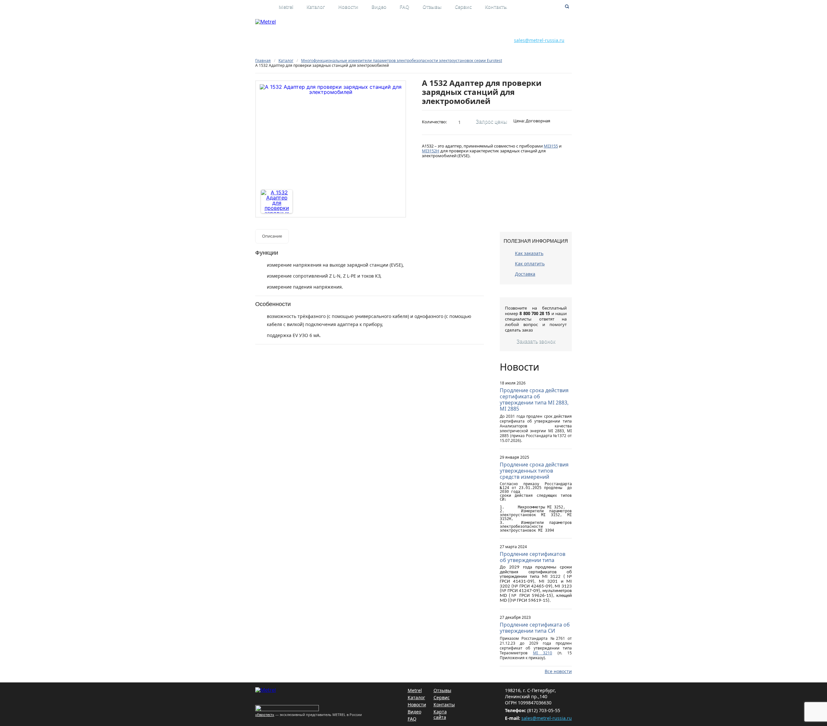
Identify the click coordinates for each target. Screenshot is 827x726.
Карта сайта (440, 714)
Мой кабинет (454, 26)
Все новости (558, 671)
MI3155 (551, 146)
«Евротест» (264, 714)
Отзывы (432, 6)
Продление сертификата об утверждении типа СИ (535, 627)
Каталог (316, 6)
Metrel (286, 6)
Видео (379, 6)
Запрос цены (491, 121)
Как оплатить (530, 264)
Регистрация (454, 33)
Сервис (463, 6)
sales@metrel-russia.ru (539, 40)
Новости (348, 6)
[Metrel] (265, 21)
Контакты (496, 6)
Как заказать (529, 253)
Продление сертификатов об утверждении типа (532, 557)
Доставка (525, 274)
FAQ (404, 6)
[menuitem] (293, 7)
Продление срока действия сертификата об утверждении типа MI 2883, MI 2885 (534, 399)
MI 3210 (542, 653)
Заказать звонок (536, 341)
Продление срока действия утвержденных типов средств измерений (534, 470)
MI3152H (430, 151)
